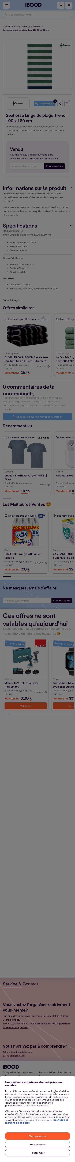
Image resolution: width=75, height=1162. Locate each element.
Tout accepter (37, 1136)
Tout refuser (38, 1152)
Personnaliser (37, 1144)
